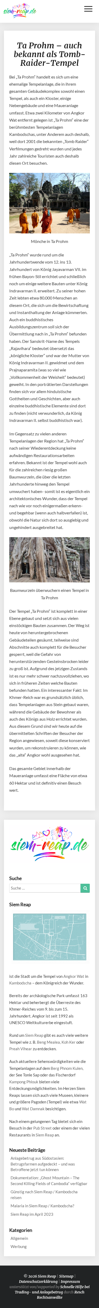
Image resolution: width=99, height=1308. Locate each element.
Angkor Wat (73, 976)
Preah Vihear (20, 1048)
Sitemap (66, 1276)
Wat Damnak (33, 1108)
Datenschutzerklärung (38, 1281)
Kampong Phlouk (23, 1081)
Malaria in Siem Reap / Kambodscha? (42, 1205)
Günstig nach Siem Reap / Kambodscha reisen (44, 1194)
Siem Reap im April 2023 (32, 1214)
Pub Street (42, 1128)
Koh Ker (69, 1042)
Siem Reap (34, 1035)
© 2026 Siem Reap (39, 1276)
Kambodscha (20, 982)
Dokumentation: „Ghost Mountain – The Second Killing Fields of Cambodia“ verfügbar (49, 1180)
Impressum (70, 1281)
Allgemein (19, 1238)
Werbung (19, 1246)
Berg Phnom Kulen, (67, 1068)
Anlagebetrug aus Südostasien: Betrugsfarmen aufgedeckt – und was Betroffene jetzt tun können (43, 1164)
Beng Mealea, (49, 1042)
